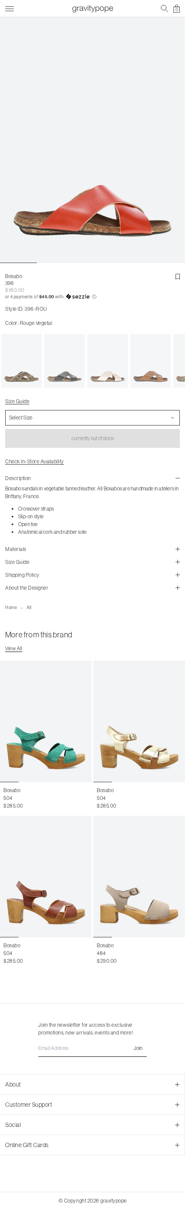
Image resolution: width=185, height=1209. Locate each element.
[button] (92, 297)
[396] (21, 361)
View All (13, 648)
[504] (46, 721)
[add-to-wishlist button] (178, 276)
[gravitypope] (92, 8)
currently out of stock (92, 438)
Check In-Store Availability (34, 461)
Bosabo (13, 276)
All (29, 607)
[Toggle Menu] (9, 7)
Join (138, 1048)
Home (11, 607)
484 (101, 953)
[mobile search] (164, 8)
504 (7, 798)
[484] (139, 876)
